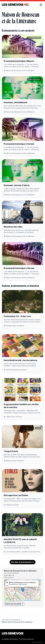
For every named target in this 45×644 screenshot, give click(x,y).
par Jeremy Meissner (37, 642)
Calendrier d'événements (11, 620)
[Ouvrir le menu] (40, 4)
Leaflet (19, 600)
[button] (22, 589)
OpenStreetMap (28, 600)
